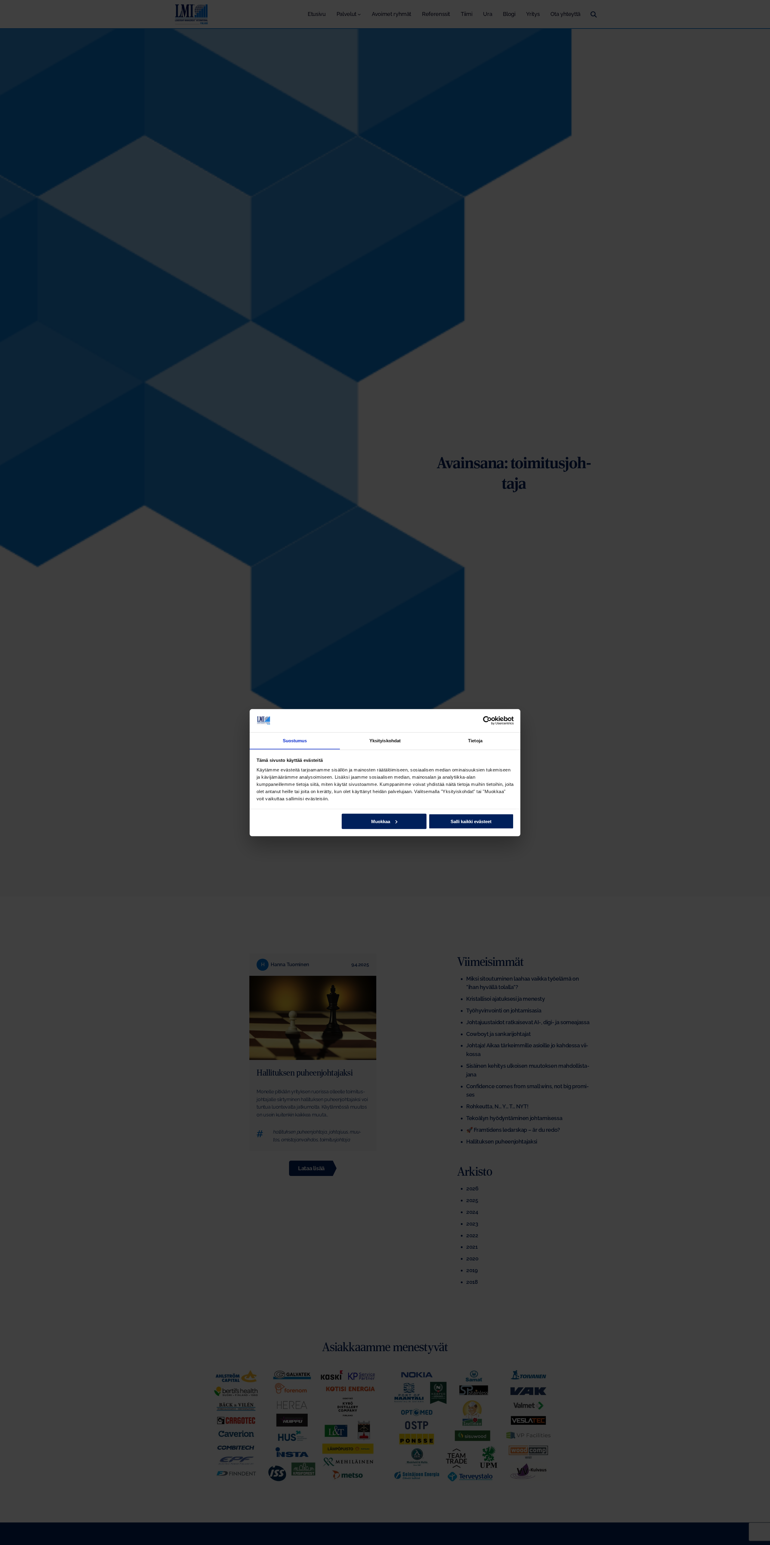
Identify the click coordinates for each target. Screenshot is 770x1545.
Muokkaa (380, 821)
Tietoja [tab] (475, 740)
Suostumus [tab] (295, 740)
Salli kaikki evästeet (471, 821)
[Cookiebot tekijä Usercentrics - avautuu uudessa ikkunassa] (487, 720)
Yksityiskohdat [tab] (385, 740)
